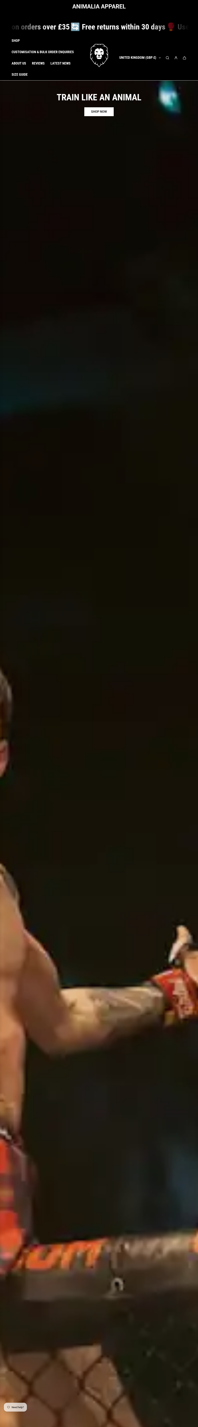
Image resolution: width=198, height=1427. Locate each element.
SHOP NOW (99, 111)
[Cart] (184, 58)
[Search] (167, 58)
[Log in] (176, 58)
